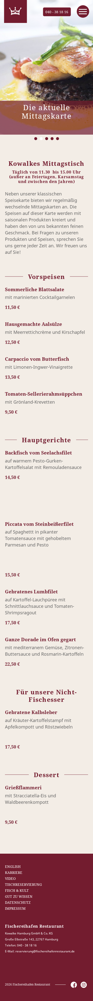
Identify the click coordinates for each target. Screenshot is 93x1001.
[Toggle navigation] (83, 11)
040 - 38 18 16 (56, 11)
